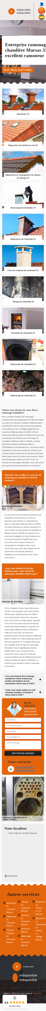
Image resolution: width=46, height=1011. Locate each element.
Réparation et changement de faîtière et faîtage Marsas (39, 929)
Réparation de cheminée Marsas (10, 921)
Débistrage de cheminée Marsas (24, 940)
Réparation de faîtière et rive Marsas (39, 908)
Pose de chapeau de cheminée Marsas (10, 936)
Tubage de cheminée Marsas (24, 906)
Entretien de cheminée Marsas (24, 920)
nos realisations (17, 70)
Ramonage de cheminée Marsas (10, 907)
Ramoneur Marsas (24, 930)
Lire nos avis (14, 1006)
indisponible (24, 9)
